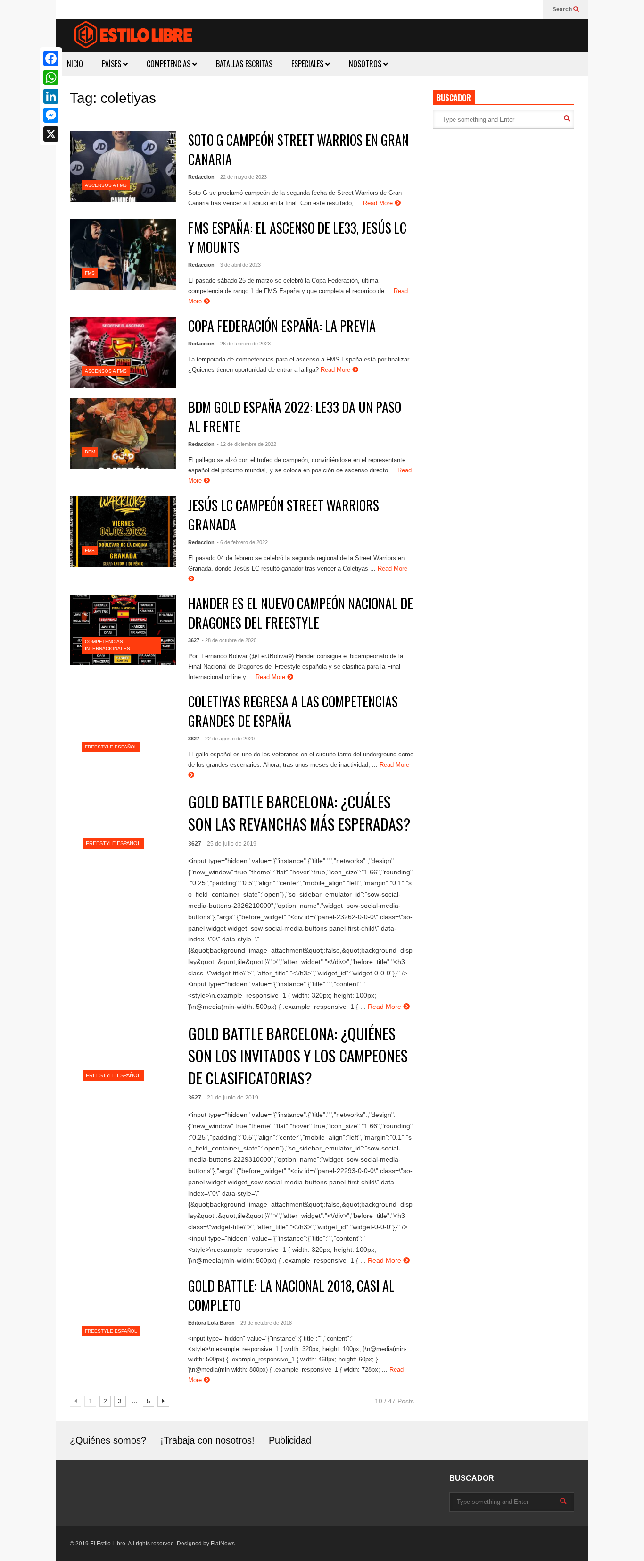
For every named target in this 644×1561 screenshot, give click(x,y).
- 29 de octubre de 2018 (264, 1323)
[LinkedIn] (50, 96)
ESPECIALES (308, 63)
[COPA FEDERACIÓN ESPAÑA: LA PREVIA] (123, 352)
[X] (50, 134)
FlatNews (223, 1543)
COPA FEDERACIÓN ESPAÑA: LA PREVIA (282, 326)
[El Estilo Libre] (133, 36)
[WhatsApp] (50, 77)
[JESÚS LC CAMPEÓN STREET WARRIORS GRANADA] (123, 531)
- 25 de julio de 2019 (230, 843)
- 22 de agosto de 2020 (228, 738)
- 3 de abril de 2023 (239, 265)
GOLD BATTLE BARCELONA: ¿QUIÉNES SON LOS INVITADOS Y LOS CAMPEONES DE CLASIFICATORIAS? (298, 1055)
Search (563, 9)
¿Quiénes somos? (108, 1440)
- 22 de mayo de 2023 (242, 177)
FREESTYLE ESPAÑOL (111, 746)
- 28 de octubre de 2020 (229, 640)
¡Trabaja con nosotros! (207, 1440)
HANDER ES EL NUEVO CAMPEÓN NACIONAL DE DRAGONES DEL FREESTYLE (300, 613)
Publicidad (290, 1440)
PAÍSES (112, 63)
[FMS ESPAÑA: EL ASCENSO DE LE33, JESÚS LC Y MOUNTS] (123, 254)
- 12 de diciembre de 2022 (246, 444)
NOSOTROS (366, 63)
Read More (379, 203)
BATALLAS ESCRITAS (244, 63)
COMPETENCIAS (169, 63)
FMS (90, 273)
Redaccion (201, 177)
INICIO (74, 63)
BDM (90, 451)
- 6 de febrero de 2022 (242, 542)
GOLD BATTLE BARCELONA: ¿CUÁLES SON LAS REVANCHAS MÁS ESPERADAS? (299, 812)
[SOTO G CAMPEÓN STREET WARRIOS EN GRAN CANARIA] (123, 166)
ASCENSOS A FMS (106, 185)
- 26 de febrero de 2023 (244, 343)
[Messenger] (50, 115)
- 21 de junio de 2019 (231, 1097)
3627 (193, 640)
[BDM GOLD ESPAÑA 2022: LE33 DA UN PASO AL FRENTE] (123, 433)
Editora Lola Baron (211, 1323)
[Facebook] (50, 58)
